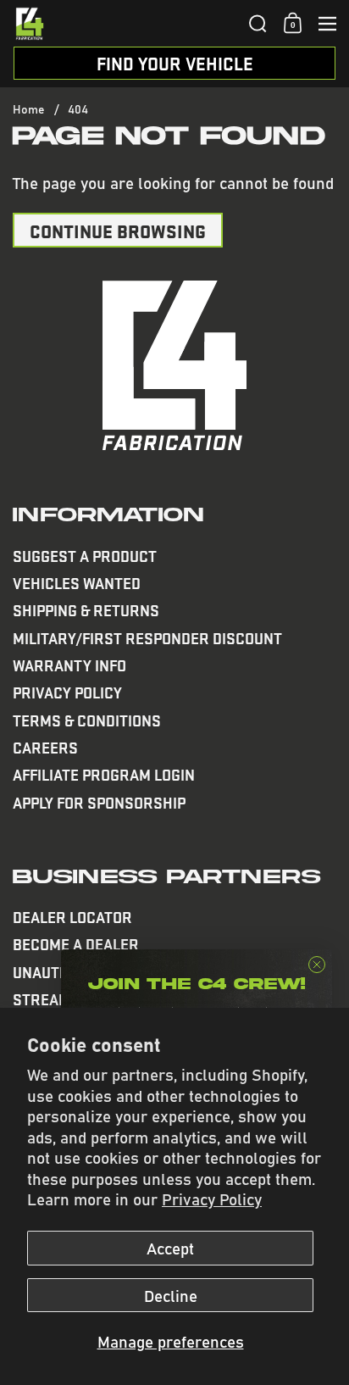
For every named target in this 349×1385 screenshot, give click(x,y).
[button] (258, 23)
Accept (170, 1248)
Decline (170, 1295)
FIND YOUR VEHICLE (175, 63)
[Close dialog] (316, 964)
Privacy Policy (212, 1198)
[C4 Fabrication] (125, 24)
